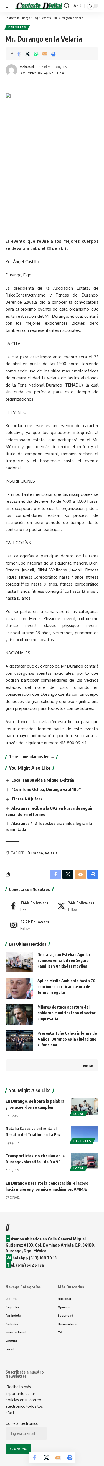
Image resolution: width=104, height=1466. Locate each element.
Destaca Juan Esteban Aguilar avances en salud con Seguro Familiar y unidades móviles (63, 960)
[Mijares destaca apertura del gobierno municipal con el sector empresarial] (19, 1014)
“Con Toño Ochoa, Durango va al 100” (46, 789)
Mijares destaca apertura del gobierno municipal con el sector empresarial (66, 1013)
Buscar (88, 1065)
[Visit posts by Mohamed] (11, 70)
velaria (51, 853)
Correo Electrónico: (22, 1423)
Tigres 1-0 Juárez (27, 798)
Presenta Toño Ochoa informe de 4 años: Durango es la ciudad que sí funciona (67, 1039)
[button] (10, 5)
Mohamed (27, 67)
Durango (35, 853)
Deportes (17, 27)
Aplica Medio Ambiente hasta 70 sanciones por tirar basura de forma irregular (66, 986)
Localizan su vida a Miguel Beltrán (42, 779)
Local (78, 1113)
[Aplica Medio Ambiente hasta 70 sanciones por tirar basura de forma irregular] (19, 988)
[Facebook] (29, 906)
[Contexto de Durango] (39, 5)
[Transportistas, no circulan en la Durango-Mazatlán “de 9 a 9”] (84, 1161)
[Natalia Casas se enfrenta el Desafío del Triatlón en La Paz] (84, 1134)
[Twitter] (75, 906)
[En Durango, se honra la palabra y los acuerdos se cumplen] (84, 1106)
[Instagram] (29, 925)
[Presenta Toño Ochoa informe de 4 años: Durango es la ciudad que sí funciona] (19, 1040)
